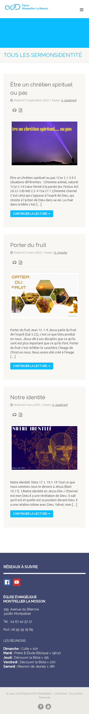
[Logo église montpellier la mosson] (29, 6)
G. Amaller (60, 252)
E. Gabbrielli (68, 100)
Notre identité (27, 397)
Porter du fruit (28, 245)
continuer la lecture (30, 213)
